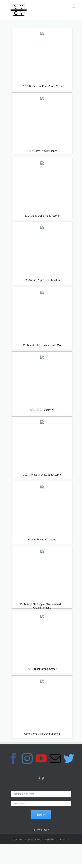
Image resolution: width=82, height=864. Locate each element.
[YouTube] (41, 758)
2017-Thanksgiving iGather (42, 669)
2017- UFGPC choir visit (42, 410)
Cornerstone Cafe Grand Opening (42, 733)
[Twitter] (68, 758)
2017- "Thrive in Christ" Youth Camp (42, 474)
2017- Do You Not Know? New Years (42, 86)
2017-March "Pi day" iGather (42, 151)
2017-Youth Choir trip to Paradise (42, 280)
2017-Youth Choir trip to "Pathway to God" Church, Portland (42, 605)
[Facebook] (13, 758)
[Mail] (55, 758)
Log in (41, 814)
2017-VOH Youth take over (42, 539)
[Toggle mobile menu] (74, 6)
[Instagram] (27, 758)
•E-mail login (41, 830)
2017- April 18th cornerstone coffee (42, 345)
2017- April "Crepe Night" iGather (42, 215)
